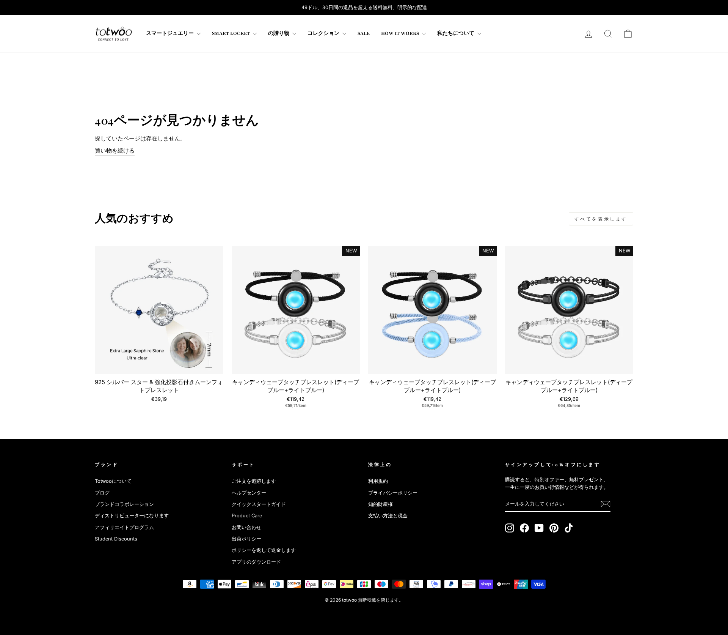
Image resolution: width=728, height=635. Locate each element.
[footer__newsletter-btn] (605, 504)
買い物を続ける (115, 150)
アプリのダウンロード (256, 562)
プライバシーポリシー (392, 493)
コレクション (324, 33)
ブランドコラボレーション (124, 504)
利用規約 (378, 481)
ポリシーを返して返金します (264, 550)
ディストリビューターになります (132, 515)
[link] (114, 34)
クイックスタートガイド (259, 504)
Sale (364, 33)
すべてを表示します (601, 219)
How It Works (400, 33)
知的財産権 (380, 504)
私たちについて (456, 33)
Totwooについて (113, 481)
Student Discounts (116, 539)
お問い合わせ (246, 527)
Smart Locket (231, 33)
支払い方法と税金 (388, 515)
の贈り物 (279, 33)
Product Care (247, 515)
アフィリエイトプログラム (124, 527)
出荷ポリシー (246, 539)
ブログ (102, 493)
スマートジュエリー (170, 33)
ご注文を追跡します (254, 481)
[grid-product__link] (159, 310)
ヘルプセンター (249, 493)
